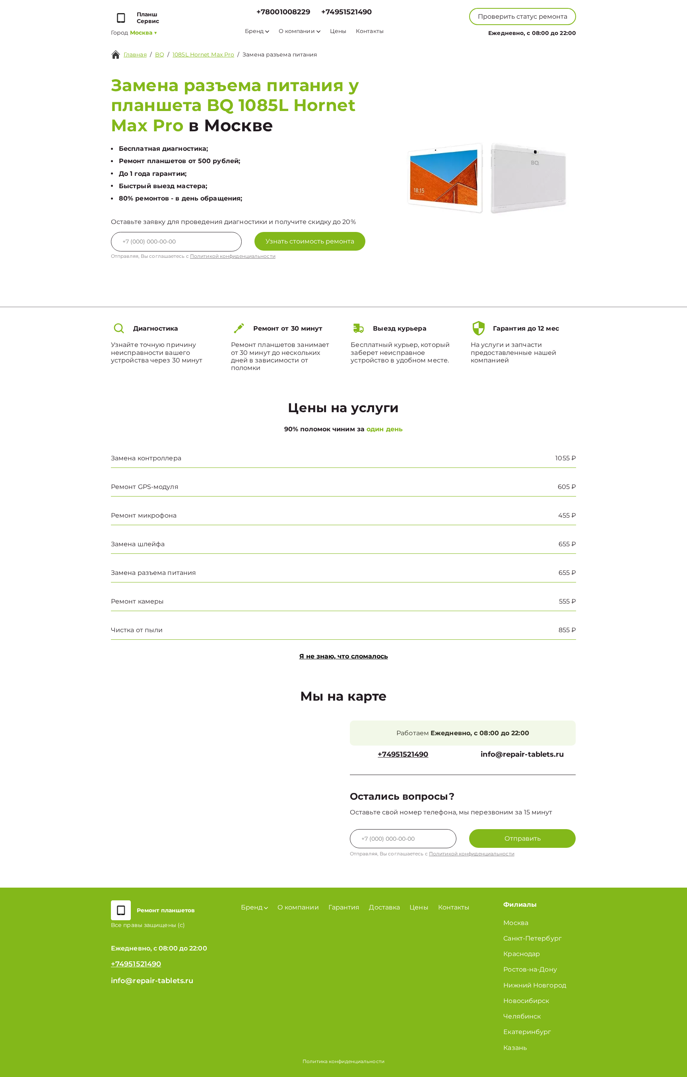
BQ (159, 54)
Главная (135, 54)
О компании (297, 31)
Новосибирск (526, 1001)
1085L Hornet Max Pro (203, 54)
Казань (515, 1048)
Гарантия (344, 907)
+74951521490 (346, 12)
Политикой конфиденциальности (233, 256)
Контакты (370, 31)
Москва (515, 923)
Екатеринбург (527, 1032)
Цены (338, 31)
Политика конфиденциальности (343, 1061)
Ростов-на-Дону (530, 969)
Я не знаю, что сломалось (343, 656)
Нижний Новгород (534, 985)
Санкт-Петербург (532, 938)
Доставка (384, 907)
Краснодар (521, 954)
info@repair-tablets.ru (522, 754)
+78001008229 (283, 12)
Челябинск (522, 1016)
